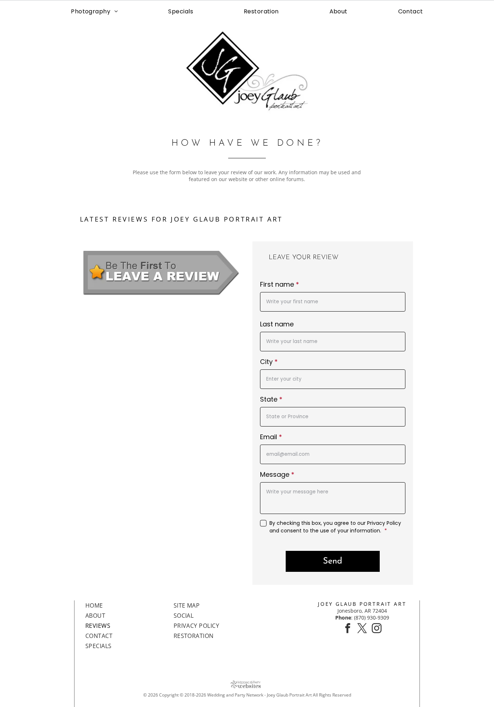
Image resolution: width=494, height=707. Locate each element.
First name (277, 284)
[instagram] (376, 629)
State (268, 399)
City (266, 361)
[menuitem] (94, 11)
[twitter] (362, 629)
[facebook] (347, 629)
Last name (277, 324)
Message (274, 474)
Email (268, 436)
